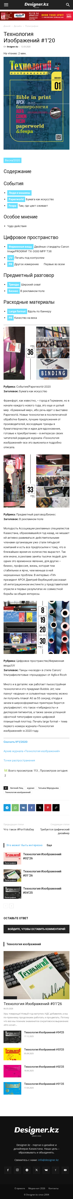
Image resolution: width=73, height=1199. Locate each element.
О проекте (20, 1188)
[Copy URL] (56, 807)
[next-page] (11, 906)
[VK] (23, 807)
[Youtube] (65, 1170)
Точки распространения (19, 760)
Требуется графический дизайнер (54, 831)
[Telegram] (7, 807)
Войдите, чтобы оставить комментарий (36, 928)
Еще (49, 845)
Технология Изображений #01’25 (44, 1083)
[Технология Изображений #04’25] (12, 893)
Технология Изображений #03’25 (44, 1049)
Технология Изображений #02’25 (44, 1066)
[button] (6, 5)
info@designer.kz (48, 1160)
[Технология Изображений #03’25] (12, 1054)
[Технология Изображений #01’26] (12, 875)
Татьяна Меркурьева (48, 788)
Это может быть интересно (24, 845)
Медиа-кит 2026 (36, 1188)
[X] (39, 807)
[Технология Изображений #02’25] (12, 1071)
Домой (7, 26)
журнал (30, 788)
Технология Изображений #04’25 (44, 1032)
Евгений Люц (16, 788)
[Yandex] (55, 1170)
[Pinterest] (47, 807)
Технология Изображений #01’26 (33, 1004)
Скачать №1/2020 (15, 741)
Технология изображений (17, 792)
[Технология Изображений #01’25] (12, 1088)
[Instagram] (17, 1170)
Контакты (53, 1188)
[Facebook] (31, 807)
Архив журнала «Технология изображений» (32, 751)
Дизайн (18, 26)
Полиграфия (31, 26)
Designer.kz (12, 46)
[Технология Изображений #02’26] (12, 858)
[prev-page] (6, 906)
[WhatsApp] (15, 807)
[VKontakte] (46, 1170)
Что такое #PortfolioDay (19, 829)
